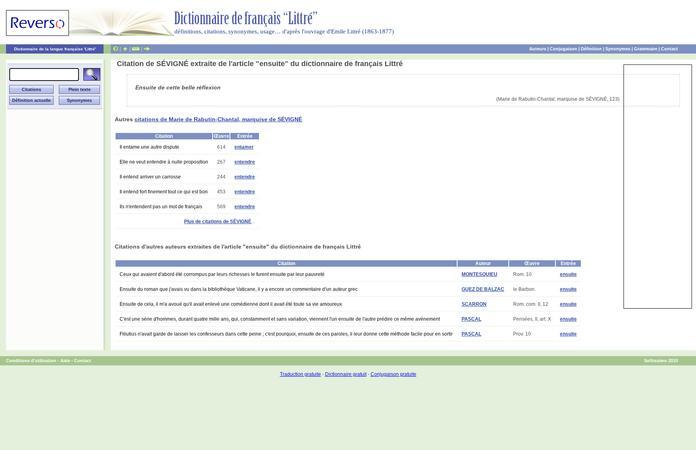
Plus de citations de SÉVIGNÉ (217, 221)
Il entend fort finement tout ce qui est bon (164, 192)
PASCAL (471, 319)
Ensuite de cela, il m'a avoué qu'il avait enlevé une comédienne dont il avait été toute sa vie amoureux (231, 304)
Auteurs (537, 48)
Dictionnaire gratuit (346, 374)
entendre (244, 162)
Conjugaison (563, 48)
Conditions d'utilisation (31, 360)
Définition (591, 48)
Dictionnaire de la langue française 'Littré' (55, 49)
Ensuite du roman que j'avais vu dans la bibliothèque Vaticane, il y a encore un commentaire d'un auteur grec (239, 289)
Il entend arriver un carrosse (150, 177)
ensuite (568, 274)
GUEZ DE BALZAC (483, 289)
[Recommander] (146, 49)
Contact (669, 48)
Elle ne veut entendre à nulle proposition (164, 162)
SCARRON (474, 304)
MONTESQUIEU (479, 274)
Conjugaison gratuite (393, 374)
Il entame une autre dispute (149, 147)
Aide (65, 360)
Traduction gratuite (300, 374)
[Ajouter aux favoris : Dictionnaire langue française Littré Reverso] (125, 49)
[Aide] (115, 49)
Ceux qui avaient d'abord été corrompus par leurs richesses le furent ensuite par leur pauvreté (222, 274)
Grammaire (645, 48)
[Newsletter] (136, 49)
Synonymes (617, 48)
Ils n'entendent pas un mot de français (161, 206)
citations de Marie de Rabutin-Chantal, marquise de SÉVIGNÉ (218, 119)
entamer (244, 147)
